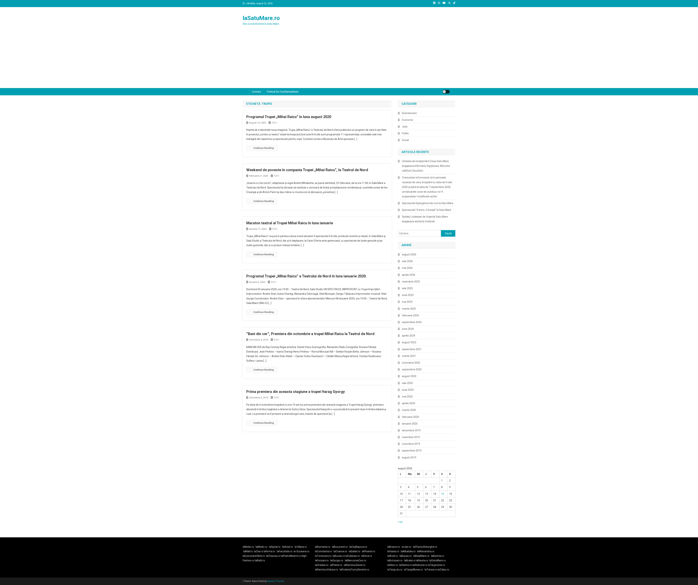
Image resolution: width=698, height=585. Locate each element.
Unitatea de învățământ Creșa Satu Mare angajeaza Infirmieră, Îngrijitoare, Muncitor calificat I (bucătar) (426, 166)
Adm (274, 122)
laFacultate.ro (284, 551)
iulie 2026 (407, 261)
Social (405, 140)
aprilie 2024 (408, 335)
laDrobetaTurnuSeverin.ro (354, 569)
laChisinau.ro (273, 555)
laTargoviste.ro (436, 565)
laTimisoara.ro (323, 555)
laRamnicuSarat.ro (354, 565)
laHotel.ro (287, 546)
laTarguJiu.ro (395, 569)
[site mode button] (446, 91)
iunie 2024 (408, 328)
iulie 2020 (407, 383)
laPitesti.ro (336, 565)
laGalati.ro (354, 551)
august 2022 (409, 342)
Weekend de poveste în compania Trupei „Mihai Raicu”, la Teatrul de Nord (307, 170)
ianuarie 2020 (410, 423)
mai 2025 (407, 301)
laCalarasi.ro (353, 555)
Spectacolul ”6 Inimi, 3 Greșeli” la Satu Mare (426, 209)
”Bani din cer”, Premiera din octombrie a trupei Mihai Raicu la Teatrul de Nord (310, 334)
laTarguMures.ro (413, 569)
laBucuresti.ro (340, 546)
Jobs (405, 126)
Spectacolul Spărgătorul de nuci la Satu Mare (427, 203)
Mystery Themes (275, 581)
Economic (407, 119)
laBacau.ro (406, 555)
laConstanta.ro (323, 551)
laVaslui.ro (394, 551)
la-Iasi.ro (406, 546)
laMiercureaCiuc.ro (355, 560)
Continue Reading (263, 148)
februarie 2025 (410, 315)
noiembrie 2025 (411, 281)
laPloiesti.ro (368, 551)
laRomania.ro (322, 546)
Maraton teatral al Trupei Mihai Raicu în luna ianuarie (289, 223)
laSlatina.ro (405, 565)
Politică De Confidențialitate (282, 91)
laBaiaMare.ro (421, 555)
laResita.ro (422, 560)
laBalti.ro (260, 560)
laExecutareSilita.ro (254, 555)
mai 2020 (407, 396)
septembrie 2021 (412, 349)
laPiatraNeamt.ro (291, 555)
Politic (405, 133)
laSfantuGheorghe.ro (425, 546)
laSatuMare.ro (261, 18)
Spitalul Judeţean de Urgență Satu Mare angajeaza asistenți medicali (425, 219)
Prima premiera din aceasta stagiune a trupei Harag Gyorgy (295, 391)
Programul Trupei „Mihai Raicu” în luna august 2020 (288, 117)
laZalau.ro (443, 569)
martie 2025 (409, 308)
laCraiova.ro (340, 551)
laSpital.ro (274, 546)
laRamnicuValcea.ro (326, 569)
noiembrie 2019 (411, 437)
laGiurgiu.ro (337, 560)
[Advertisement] (349, 60)
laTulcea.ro (431, 569)
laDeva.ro (366, 555)
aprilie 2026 (408, 274)
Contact (256, 91)
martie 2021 (409, 356)
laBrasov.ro (393, 546)
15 (442, 493)
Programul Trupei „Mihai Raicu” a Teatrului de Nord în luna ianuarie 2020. (306, 276)
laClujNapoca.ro (358, 546)
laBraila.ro (410, 560)
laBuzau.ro (339, 555)
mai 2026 (407, 267)
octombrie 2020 (411, 362)
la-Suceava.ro (301, 551)
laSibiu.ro (392, 565)
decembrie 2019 (411, 430)
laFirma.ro (269, 551)
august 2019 (409, 457)
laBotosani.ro (394, 560)
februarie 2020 (410, 416)
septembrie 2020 (412, 369)
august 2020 (409, 376)
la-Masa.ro (301, 546)
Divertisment (409, 113)
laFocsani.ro (322, 560)
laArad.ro (392, 555)
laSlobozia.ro (419, 565)
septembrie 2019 (412, 450)
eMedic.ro (248, 546)
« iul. (400, 521)
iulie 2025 (407, 288)
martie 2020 (409, 410)
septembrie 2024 (412, 322)
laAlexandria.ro (425, 551)
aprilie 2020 (408, 403)
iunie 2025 (408, 295)
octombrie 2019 (411, 443)
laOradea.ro (321, 565)
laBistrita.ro (437, 555)
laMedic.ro (262, 546)
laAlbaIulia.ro (408, 551)
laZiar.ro (259, 551)
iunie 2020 (408, 389)
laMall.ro (248, 551)
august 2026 (409, 254)
